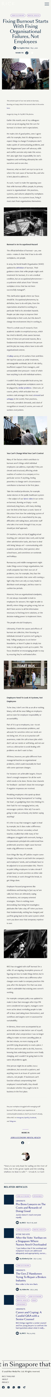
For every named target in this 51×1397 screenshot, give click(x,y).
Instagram (20, 1118)
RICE (24, 1223)
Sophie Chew (24, 48)
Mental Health (33, 15)
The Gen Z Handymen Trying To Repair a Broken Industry (31, 1277)
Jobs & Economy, (19, 1138)
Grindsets (20, 1201)
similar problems (25, 388)
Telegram (13, 1121)
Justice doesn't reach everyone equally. (28, 1216)
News (34, 1300)
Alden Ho (25, 1290)
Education (21, 1296)
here (8, 108)
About (5, 1380)
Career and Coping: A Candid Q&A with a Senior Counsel (29, 1316)
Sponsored (37, 1196)
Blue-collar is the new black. (27, 1284)
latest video (28, 499)
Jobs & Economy (18, 15)
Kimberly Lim (27, 1259)
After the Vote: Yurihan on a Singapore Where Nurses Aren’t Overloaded (31, 1241)
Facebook (33, 1118)
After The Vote (23, 1235)
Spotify (26, 1118)
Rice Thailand (8, 1377)
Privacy (5, 1383)
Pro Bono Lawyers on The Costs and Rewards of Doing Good (31, 1208)
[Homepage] (8, 4)
